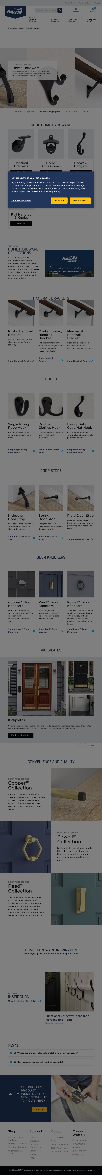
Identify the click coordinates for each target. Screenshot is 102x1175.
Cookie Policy (38, 191)
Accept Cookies (80, 200)
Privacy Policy (53, 191)
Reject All (59, 200)
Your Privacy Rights (21, 201)
